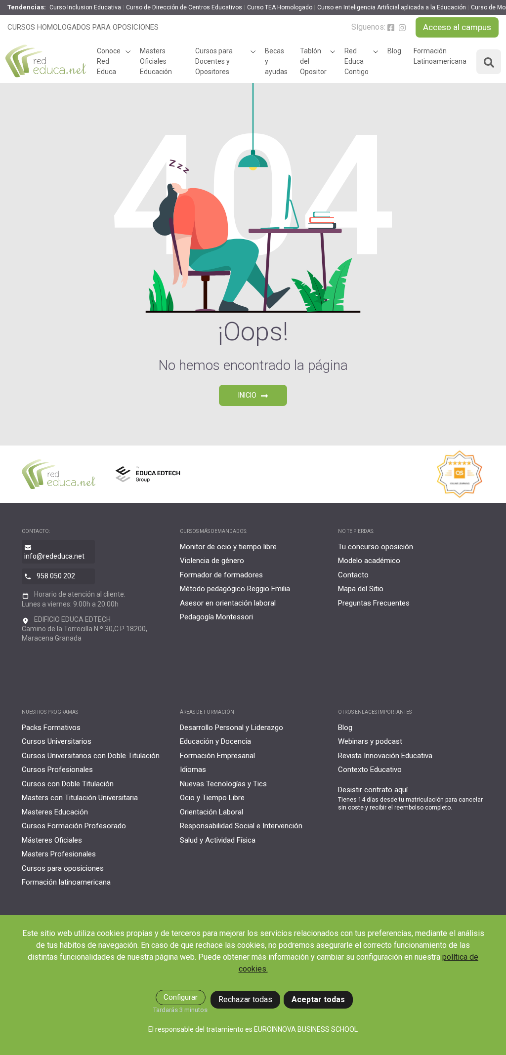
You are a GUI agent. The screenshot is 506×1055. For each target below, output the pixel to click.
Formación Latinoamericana (440, 56)
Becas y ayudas (276, 61)
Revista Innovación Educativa (385, 755)
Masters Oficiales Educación (156, 61)
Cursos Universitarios (56, 741)
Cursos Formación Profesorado (74, 825)
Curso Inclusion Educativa (85, 7)
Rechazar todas (245, 999)
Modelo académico (369, 560)
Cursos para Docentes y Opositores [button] (214, 61)
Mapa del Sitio (360, 588)
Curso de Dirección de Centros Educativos (184, 7)
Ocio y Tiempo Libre (212, 797)
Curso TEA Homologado (279, 7)
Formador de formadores (221, 574)
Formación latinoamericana (66, 882)
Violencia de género (212, 560)
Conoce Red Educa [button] (109, 61)
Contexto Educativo (370, 769)
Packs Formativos (51, 727)
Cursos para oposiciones (63, 868)
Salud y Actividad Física (217, 840)
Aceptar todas (318, 999)
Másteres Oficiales (52, 840)
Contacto (353, 574)
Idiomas (193, 769)
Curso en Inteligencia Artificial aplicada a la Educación (391, 7)
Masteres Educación (55, 812)
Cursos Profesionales (57, 769)
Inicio (248, 395)
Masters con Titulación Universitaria (80, 797)
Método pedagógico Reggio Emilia (235, 588)
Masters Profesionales (59, 854)
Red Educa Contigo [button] (356, 61)
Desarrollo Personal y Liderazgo (231, 727)
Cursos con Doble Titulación (68, 783)
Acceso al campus (457, 27)
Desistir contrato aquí (373, 789)
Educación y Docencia (215, 741)
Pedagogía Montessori (216, 616)
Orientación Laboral (211, 812)
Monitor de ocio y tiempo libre (228, 546)
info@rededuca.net (54, 556)
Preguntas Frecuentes (374, 603)
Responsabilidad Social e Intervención (241, 825)
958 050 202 (56, 576)
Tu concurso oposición (375, 546)
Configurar (181, 997)
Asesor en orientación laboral (228, 603)
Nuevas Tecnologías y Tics (223, 783)
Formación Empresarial (217, 755)
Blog (394, 51)
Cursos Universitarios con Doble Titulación (91, 755)
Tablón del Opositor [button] (313, 61)
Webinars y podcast (370, 741)
